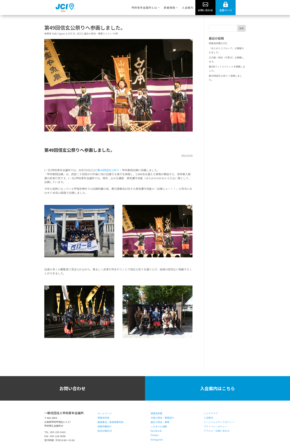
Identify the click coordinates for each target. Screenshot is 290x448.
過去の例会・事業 (93, 33)
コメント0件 (111, 33)
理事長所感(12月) (218, 43)
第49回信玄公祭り (108, 170)
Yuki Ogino (58, 33)
